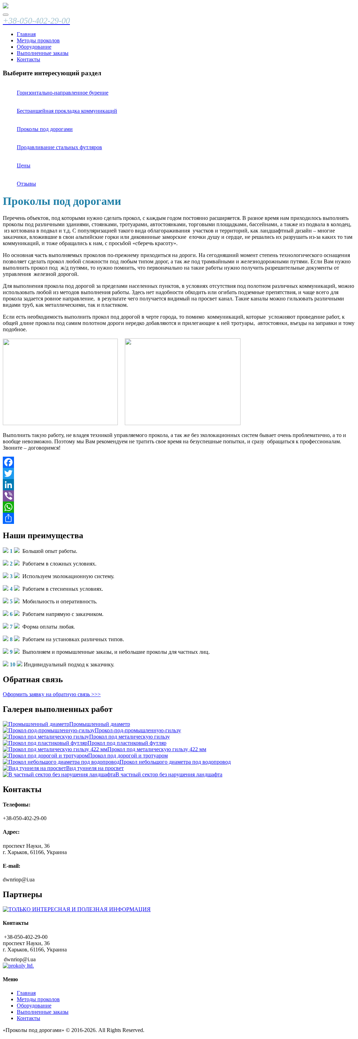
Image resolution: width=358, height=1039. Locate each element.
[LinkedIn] (179, 484)
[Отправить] (179, 518)
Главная (26, 34)
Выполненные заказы (43, 53)
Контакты (28, 59)
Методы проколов (38, 40)
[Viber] (179, 495)
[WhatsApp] (179, 507)
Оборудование (34, 47)
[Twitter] (179, 473)
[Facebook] (179, 462)
